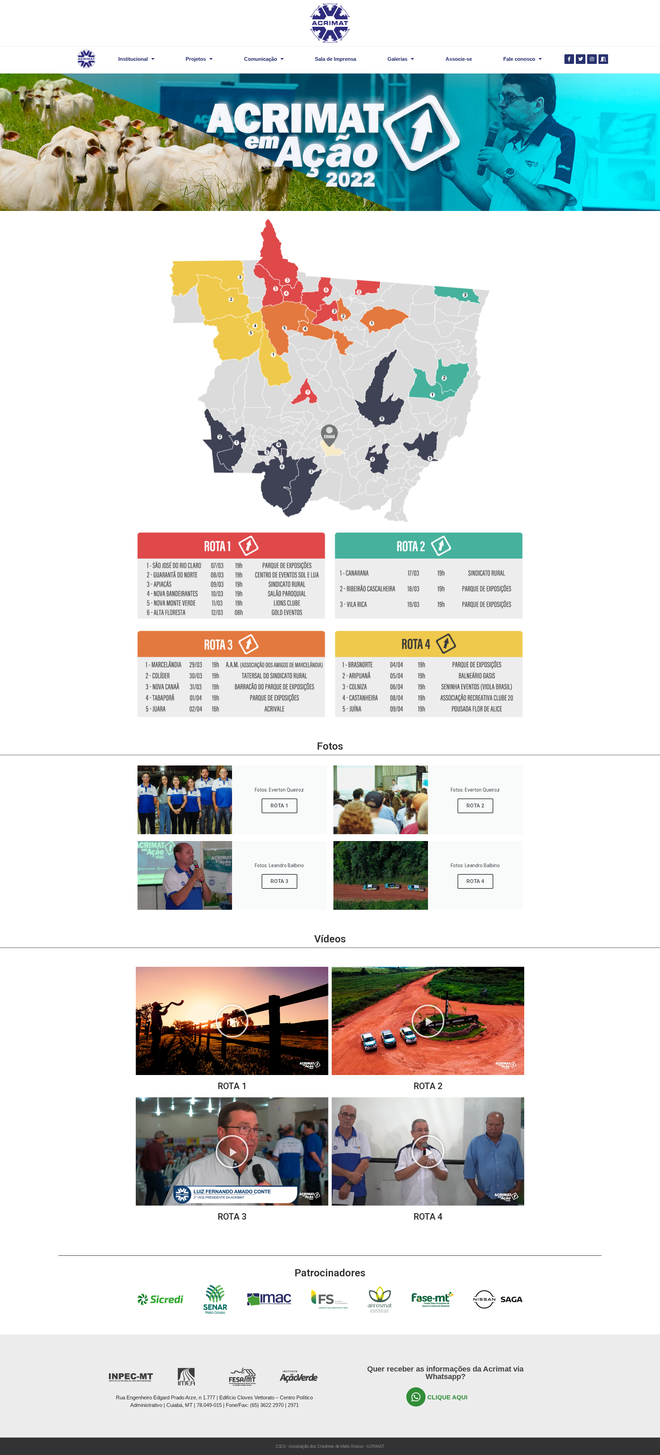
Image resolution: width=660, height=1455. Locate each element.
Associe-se (459, 59)
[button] (232, 1021)
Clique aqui (447, 1397)
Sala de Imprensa (335, 59)
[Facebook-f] (569, 59)
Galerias (397, 59)
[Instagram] (592, 59)
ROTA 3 (279, 881)
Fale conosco (519, 59)
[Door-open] (603, 59)
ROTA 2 (475, 806)
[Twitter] (580, 59)
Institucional (133, 59)
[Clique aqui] (416, 1397)
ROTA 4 (475, 881)
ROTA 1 (279, 806)
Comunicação (260, 59)
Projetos (196, 59)
